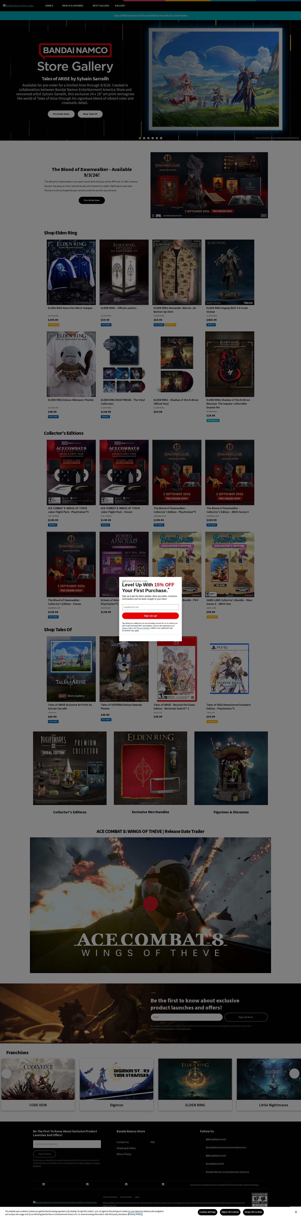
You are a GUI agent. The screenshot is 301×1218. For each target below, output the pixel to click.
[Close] (296, 1212)
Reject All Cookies (230, 1212)
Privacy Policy (135, 1214)
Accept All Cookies (253, 1212)
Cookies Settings (207, 1212)
